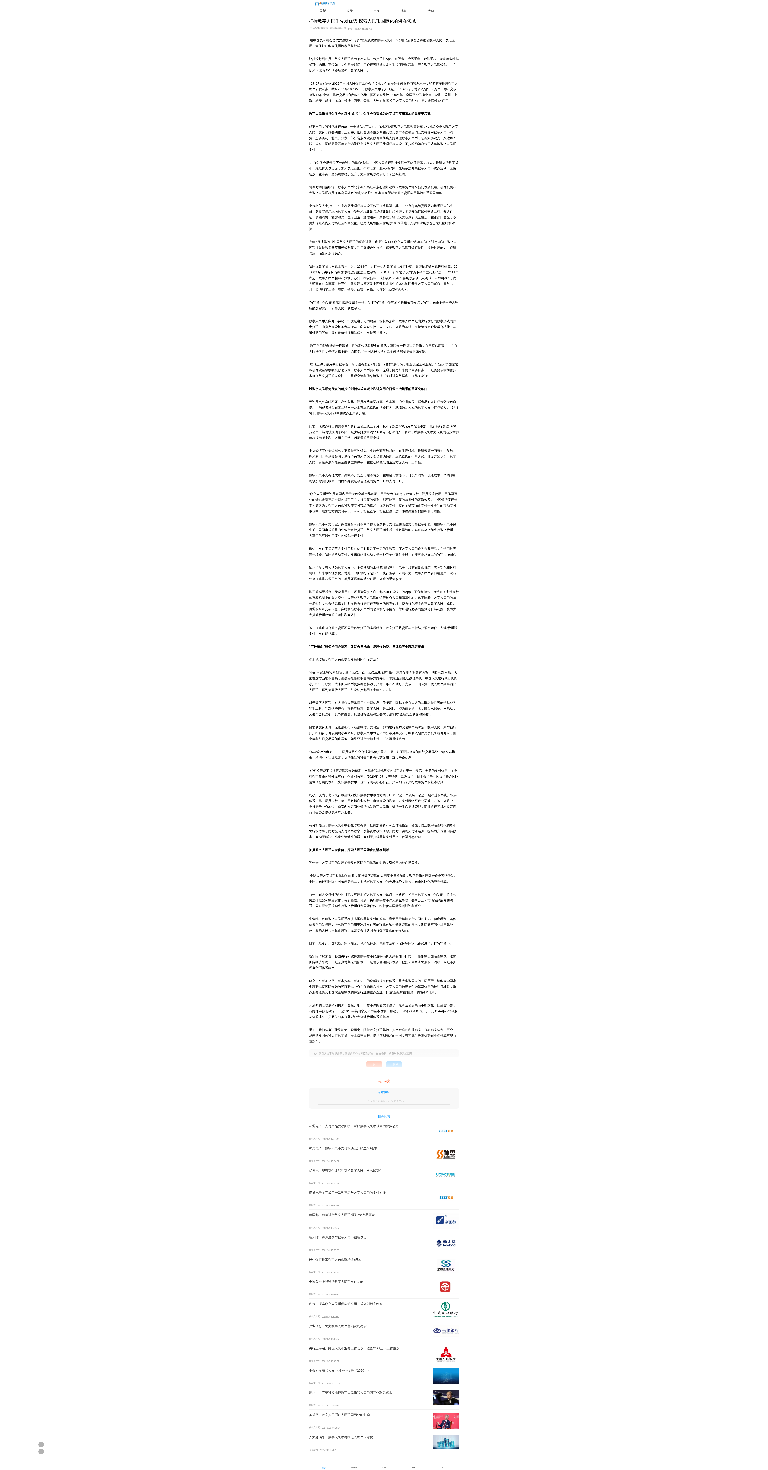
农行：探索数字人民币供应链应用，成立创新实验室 (346, 1303)
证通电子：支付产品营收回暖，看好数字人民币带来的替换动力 (354, 1126)
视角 (403, 10)
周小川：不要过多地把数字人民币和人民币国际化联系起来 (350, 1392)
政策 (349, 10)
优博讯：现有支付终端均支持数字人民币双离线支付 (346, 1170)
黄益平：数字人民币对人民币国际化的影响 (339, 1414)
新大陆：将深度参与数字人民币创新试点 (338, 1237)
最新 (322, 10)
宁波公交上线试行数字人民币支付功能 (336, 1281)
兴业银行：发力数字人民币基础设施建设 (338, 1326)
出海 (376, 10)
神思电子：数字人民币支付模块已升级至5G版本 (343, 1148)
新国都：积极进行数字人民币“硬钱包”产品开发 (342, 1214)
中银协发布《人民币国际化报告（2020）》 (340, 1370)
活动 (430, 10)
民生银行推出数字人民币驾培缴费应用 (336, 1259)
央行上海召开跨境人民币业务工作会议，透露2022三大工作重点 (354, 1348)
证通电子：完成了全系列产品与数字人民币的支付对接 (347, 1192)
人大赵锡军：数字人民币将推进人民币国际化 (341, 1437)
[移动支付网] (325, 4)
